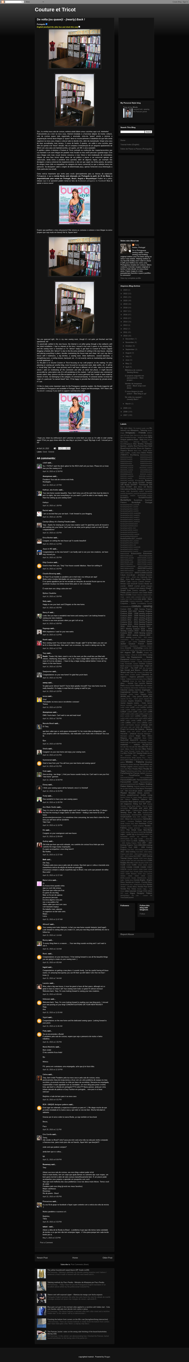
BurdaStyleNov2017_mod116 (129, 541)
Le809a (128, 723)
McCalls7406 (124, 747)
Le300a (139, 709)
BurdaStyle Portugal (142, 502)
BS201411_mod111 (126, 478)
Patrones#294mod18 (144, 780)
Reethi (45, 640)
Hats (145, 685)
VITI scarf (124, 893)
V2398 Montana (131, 873)
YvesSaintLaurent (127, 897)
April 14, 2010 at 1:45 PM (52, 517)
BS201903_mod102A (145, 478)
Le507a (131, 718)
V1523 (140, 865)
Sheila (45, 749)
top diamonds (142, 836)
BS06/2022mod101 (146, 461)
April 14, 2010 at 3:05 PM (52, 608)
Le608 (139, 720)
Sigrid (45, 1017)
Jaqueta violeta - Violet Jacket (139, 703)
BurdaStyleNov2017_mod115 (131, 539)
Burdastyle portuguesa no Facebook (92, 181)
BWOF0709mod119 (126, 564)
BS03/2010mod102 (146, 455)
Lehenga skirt (146, 725)
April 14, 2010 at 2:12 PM (52, 544)
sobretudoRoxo (138, 819)
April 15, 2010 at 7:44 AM (52, 978)
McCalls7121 (147, 745)
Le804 (122, 722)
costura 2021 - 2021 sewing (136, 634)
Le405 (136, 714)
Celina (45, 1074)
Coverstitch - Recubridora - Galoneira (133, 646)
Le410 (146, 714)
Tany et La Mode (130, 107)
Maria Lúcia (47, 880)
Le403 (132, 714)
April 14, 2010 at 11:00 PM (52, 802)
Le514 (150, 718)
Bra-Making (134, 455)
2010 (125, 336)
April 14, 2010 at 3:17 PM (52, 648)
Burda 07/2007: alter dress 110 (133, 487)
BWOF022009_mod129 (144, 558)
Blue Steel (148, 446)
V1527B (129, 869)
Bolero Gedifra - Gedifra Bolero (130, 453)
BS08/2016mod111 (146, 465)
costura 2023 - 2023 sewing (142, 637)
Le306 (140, 712)
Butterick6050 (147, 551)
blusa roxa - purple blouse (143, 450)
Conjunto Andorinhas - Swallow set (140, 601)
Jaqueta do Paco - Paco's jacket (131, 698)
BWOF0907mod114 (145, 568)
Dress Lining (147, 655)
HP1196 (149, 688)
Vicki (45, 771)
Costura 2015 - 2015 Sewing (132, 624)
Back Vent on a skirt (136, 435)
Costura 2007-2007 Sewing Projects (136, 611)
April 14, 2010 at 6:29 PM (52, 707)
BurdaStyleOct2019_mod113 (129, 549)
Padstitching (130, 771)
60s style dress (126, 428)
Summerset (47, 760)
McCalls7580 (133, 747)
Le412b (127, 716)
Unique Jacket (132, 858)
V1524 (145, 865)
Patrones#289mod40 (128, 780)
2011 (125, 332)
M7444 (150, 731)
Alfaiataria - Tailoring (138, 430)
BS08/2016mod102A (126, 465)
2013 (125, 325)
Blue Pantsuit (139, 446)
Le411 (150, 714)
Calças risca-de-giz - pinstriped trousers (136, 575)
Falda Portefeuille (126, 663)
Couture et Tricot (55, 9)
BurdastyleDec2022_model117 (130, 517)
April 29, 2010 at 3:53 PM (52, 1222)
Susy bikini (134, 823)
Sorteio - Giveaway (127, 821)
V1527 (149, 867)
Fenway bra (141, 672)
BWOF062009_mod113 (145, 562)
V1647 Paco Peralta (131, 871)
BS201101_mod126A (126, 476)
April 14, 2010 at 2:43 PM (52, 569)
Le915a (144, 723)
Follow (142, 914)
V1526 (122, 867)
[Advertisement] (136, 57)
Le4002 (127, 714)
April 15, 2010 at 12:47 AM (52, 919)
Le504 (122, 718)
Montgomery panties (126, 764)
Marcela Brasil (48, 723)
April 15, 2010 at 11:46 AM (52, 1026)
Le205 (122, 709)
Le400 (122, 714)
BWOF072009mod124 (145, 566)
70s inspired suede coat (141, 428)
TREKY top (129, 841)
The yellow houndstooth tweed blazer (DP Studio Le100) (68, 1270)
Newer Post (42, 1258)
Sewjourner (47, 671)
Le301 (150, 709)
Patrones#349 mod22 (129, 782)
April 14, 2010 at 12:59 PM (52, 471)
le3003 (133, 709)
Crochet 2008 (124, 650)
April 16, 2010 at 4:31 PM (52, 1100)
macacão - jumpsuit (128, 734)
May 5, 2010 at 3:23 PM (52, 1238)
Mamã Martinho (49, 1047)
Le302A (123, 712)
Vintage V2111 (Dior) (144, 891)
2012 (125, 329)
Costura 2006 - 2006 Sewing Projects (136, 609)
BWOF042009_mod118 (145, 560)
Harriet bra (139, 685)
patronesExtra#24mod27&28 (129, 784)
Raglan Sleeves (143, 797)
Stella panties (147, 821)
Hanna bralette (129, 685)
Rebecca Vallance (139, 799)
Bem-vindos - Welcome (129, 442)
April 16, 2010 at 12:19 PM (52, 1070)
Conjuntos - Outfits (128, 603)
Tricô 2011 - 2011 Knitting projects (137, 849)
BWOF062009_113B (126, 562)
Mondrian (148, 762)
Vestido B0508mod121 (138, 878)
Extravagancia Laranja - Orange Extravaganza (136, 661)
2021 (125, 297)
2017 (125, 311)
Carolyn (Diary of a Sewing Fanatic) (57, 522)
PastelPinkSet (134, 775)
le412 (122, 716)
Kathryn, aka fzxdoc (50, 490)
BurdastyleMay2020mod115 (129, 536)
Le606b (133, 720)
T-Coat (149, 823)
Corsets (149, 603)
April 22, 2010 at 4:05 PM (52, 1197)
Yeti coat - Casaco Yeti (142, 895)
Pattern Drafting (145, 784)
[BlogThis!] (62, 448)
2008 (125, 412)
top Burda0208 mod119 (142, 834)
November (129, 342)
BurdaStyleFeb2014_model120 (130, 521)
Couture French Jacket (140, 644)
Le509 (140, 718)
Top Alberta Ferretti (136, 832)
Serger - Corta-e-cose (133, 810)
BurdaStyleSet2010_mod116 (129, 551)
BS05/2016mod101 (126, 461)
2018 (125, 308)
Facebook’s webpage (45, 391)
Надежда (46, 628)
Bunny (45, 940)
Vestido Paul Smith (145, 887)
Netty (45, 601)
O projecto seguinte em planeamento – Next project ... (134, 378)
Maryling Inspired (146, 742)
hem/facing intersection (130, 688)
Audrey (45, 841)
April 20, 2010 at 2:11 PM (52, 1129)
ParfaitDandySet (126, 773)
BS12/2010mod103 (146, 472)
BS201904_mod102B (127, 480)
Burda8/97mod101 (145, 498)
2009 (125, 408)
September (130, 349)
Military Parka (129, 749)
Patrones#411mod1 (146, 782)
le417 (132, 716)
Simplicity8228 (147, 815)
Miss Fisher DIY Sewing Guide (135, 753)
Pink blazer (140, 788)
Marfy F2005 (147, 738)
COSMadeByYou (125, 606)
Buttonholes (147, 553)
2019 (125, 304)
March (128, 404)
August (128, 353)
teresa (45, 696)
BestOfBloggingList (126, 444)
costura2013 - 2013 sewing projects (133, 639)
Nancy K (46, 612)
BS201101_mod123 (146, 474)
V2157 (122, 873)
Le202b (149, 707)
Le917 (150, 722)
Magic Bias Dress (144, 736)
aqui (44, 181)
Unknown (46, 999)
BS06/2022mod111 (126, 463)
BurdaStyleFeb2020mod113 (129, 526)
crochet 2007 (147, 648)
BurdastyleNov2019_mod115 (129, 543)
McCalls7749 (143, 747)
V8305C (122, 876)
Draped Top (148, 652)
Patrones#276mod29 (126, 777)
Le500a (137, 716)
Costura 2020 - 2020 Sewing (132, 633)
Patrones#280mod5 (146, 777)
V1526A (129, 867)
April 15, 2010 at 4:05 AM (52, 962)
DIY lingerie (125, 652)
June (127, 360)
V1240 (122, 865)
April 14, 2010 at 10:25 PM (52, 791)
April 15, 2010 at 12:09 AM (52, 836)
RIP (144, 804)
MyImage (137, 764)
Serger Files (147, 810)
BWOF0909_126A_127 (145, 570)
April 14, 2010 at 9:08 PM (52, 744)
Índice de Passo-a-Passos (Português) (136, 149)
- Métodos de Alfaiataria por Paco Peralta (75, 1282)
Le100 (132, 707)
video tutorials (130, 891)
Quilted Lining (146, 795)
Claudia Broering (49, 574)
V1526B (136, 867)
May (127, 363)
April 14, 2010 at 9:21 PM (52, 755)
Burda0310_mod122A (133, 493)
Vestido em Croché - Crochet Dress (138, 882)
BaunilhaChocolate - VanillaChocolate (136, 437)
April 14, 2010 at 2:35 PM (52, 557)
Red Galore (133, 802)
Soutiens (138, 821)
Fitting (147, 672)
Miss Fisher (147, 749)
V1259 (128, 865)
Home (75, 1258)
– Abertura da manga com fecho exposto (74, 1295)
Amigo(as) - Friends (135, 432)
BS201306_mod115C (145, 476)
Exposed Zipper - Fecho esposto (141, 659)
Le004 (127, 707)
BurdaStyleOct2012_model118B (130, 547)
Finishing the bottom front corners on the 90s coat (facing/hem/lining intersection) (77, 1319)
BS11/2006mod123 (146, 470)
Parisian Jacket (139, 773)
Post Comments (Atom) (80, 1264)
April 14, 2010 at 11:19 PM (52, 825)
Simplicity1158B (147, 812)
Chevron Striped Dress (144, 595)
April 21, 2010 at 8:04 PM (52, 1160)
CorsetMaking (141, 603)
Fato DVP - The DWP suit (131, 668)
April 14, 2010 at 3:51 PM (52, 678)
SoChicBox (147, 819)
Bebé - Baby (138, 440)
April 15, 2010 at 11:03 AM (52, 1012)
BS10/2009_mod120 (126, 467)
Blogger (107, 1357)
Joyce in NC (47, 549)
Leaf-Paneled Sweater (132, 725)
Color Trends (133, 599)
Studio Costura (125, 823)
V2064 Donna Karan (145, 871)
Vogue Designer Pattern (141, 893)
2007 (125, 415)
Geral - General (48, 452)
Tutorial (123, 858)
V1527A (123, 869)
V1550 (141, 869)
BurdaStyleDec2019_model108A (130, 513)
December (129, 339)
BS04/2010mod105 (146, 457)
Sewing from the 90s (130, 812)
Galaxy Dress (142, 679)
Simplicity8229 (125, 817)
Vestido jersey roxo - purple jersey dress (133, 884)
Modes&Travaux (125, 757)
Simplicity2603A (125, 815)
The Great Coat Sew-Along (139, 830)
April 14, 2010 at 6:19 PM (52, 691)
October (129, 346)
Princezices (47, 1201)
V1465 (134, 865)
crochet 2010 (134, 650)
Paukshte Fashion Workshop (143, 786)
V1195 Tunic (148, 862)
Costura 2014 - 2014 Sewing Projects (136, 622)
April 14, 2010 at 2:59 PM (52, 596)
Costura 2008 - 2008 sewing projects (136, 613)
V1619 (122, 871)
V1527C (135, 869)
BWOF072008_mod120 (144, 564)
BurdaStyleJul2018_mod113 (129, 530)
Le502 (150, 716)
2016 (125, 315)
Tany (44, 653)
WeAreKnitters (124, 895)
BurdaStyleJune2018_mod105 (129, 534)
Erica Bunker (48, 538)
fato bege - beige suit (144, 666)
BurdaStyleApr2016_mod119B (129, 504)
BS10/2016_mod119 (126, 470)
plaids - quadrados (145, 791)
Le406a (141, 714)
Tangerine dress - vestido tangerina (132, 825)
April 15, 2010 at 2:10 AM (52, 949)
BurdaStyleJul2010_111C (128, 528)
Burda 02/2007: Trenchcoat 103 (138, 485)
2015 (125, 318)
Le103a (143, 707)
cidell (45, 463)
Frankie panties (135, 674)
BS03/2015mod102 (126, 457)
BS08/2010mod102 (146, 463)
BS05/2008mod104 (146, 459)
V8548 (137, 876)
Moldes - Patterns (135, 762)
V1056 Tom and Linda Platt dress (136, 860)
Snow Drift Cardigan (140, 817)
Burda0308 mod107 (137, 491)
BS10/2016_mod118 (146, 467)
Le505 (127, 718)
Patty (45, 1031)
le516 (122, 720)
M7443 (144, 731)
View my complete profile (130, 278)
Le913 (139, 722)
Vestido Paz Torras (128, 889)
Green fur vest (135, 681)
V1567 (145, 869)
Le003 (122, 707)
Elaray (45, 785)
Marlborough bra (125, 742)
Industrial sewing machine (130, 690)
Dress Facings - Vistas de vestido (131, 655)
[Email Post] (55, 448)
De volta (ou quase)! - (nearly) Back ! (134, 398)
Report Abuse (127, 934)
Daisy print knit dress (145, 650)
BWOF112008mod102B (143, 573)
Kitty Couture (48, 562)
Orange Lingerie (126, 767)
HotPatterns (142, 688)
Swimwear (142, 823)
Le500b (144, 716)
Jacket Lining (133, 694)
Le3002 (127, 709)
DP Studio (137, 652)
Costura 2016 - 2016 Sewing (136, 625)
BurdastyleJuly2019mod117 (129, 532)
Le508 (136, 718)
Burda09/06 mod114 (127, 495)
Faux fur (133, 672)
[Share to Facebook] (66, 448)
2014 (125, 322)
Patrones (148, 775)
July (127, 356)
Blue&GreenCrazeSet (128, 448)
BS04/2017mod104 (126, 459)
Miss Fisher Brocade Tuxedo (130, 751)
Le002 (150, 705)
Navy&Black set (146, 764)
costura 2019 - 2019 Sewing (139, 631)
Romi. (45, 954)
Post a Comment (46, 1243)
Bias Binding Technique (142, 444)
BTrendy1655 (139, 480)
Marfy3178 (134, 740)
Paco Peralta (133, 769)
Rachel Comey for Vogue (128, 797)
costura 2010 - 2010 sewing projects (136, 618)
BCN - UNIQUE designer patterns (56, 1104)
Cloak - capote (125, 597)
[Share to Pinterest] (69, 448)
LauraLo (46, 983)
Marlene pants (136, 742)
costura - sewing (142, 606)
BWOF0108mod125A (145, 556)
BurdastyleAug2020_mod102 (129, 511)
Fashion (135, 663)
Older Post (107, 1258)
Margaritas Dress (146, 740)
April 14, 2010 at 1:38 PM (52, 506)
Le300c (144, 709)
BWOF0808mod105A (127, 568)
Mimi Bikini (138, 749)
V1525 (150, 865)
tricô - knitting (139, 841)
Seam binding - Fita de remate (142, 806)
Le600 (128, 720)
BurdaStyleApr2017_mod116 (129, 507)
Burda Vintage (137, 489)
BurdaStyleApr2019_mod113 (129, 509)
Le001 (145, 705)
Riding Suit (137, 804)
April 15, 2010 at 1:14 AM (52, 935)
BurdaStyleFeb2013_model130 (130, 519)
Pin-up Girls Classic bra (127, 788)
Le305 (135, 712)
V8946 (143, 876)
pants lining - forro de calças (143, 771)
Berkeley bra (147, 442)
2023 (125, 290)
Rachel (45, 510)
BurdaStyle (125, 500)
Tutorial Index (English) (129, 144)
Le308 (150, 712)
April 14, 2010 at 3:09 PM (52, 623)
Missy (135, 755)
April (127, 367)
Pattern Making (126, 786)
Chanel (134, 595)
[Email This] (59, 448)
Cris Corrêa (47, 1134)
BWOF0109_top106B (127, 558)
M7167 (138, 731)
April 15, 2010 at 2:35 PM (52, 1042)
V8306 (130, 876)
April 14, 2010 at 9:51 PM (52, 766)
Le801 (150, 720)
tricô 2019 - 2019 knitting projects (137, 854)
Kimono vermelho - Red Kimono (131, 705)
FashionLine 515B (130, 666)
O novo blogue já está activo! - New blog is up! (135, 392)
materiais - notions (130, 744)
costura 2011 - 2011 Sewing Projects (136, 620)
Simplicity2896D (137, 815)
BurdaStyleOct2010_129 (128, 545)
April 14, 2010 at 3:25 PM (52, 667)
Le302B (129, 712)
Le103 (137, 707)
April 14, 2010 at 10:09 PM (52, 780)
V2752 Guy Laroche (145, 873)
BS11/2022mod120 (126, 472)
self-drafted (124, 808)
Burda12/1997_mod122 (145, 495)
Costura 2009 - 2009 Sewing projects (136, 616)
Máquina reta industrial (130, 738)
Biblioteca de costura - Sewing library (134, 371)
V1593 (150, 869)
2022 (125, 294)
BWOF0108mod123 (126, 556)
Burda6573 (124, 498)
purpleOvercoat (133, 795)
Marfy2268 (124, 740)
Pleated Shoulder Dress (131, 793)
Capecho (134, 581)
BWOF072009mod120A (127, 566)
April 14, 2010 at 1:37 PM (52, 485)
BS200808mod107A (126, 474)
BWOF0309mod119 (126, 560)
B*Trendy (127, 435)
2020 (125, 300)
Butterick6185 (124, 553)
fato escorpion (147, 668)
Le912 (134, 722)
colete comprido (136, 597)
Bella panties (148, 439)
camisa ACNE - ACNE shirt (129, 577)
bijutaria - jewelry (126, 446)
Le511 (145, 718)
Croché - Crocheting (133, 648)
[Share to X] (64, 448)
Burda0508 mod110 (146, 493)
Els (44, 830)
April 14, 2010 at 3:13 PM (52, 635)
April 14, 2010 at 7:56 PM (52, 718)
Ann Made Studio (49, 807)
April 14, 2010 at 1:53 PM (52, 533)
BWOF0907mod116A (127, 570)
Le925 (122, 725)
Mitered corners (146, 755)
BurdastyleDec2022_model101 (130, 515)
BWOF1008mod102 (126, 573)
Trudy (45, 796)
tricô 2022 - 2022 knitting (142, 856)
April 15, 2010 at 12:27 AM (52, 855)
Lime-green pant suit (127, 727)
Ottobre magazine (139, 766)
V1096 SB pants (139, 862)
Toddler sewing (125, 832)
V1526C (143, 867)
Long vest (130, 731)
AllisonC (46, 924)
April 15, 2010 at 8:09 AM (52, 994)
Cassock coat (136, 593)
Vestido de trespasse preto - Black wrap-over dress (135, 385)
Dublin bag (125, 657)
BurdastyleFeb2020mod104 (129, 524)
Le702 (144, 720)
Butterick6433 (136, 553)
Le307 (145, 712)
